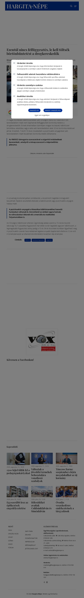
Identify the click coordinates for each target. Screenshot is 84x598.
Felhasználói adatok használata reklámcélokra (38, 74)
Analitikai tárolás (25, 96)
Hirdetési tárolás (25, 63)
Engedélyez (34, 110)
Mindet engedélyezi (53, 110)
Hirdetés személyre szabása (30, 85)
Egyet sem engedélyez (42, 115)
